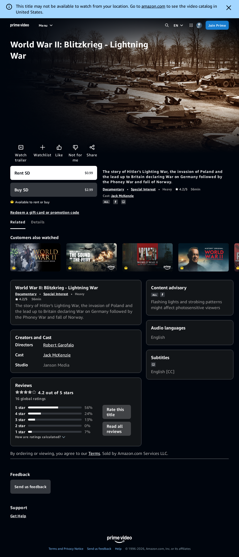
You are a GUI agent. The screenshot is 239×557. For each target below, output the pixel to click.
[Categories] (191, 25)
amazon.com (153, 6)
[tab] (17, 222)
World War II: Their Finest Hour (35, 257)
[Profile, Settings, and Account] (199, 25)
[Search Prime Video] (167, 25)
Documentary (113, 189)
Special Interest (143, 189)
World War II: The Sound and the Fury (91, 257)
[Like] (59, 147)
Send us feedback (99, 548)
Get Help (18, 516)
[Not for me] (75, 147)
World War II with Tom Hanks (203, 257)
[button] (40, 437)
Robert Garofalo (58, 344)
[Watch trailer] (21, 147)
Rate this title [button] (115, 412)
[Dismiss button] (229, 7)
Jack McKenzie (122, 196)
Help (118, 548)
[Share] (92, 147)
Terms (94, 453)
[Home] (19, 25)
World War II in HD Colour (147, 257)
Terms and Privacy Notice (66, 548)
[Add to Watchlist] (42, 147)
